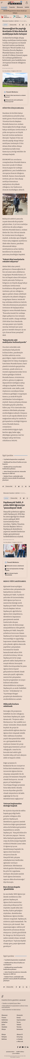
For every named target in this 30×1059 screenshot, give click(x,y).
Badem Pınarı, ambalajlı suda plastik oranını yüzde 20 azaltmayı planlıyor (13, 478)
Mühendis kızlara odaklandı (15, 566)
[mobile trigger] (2, 2)
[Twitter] (20, 1047)
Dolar (17, 16)
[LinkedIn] (27, 1047)
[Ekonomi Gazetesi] (15, 3)
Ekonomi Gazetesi (8, 21)
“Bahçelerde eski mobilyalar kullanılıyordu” (13, 100)
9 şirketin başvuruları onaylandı (14, 459)
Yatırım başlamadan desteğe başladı (14, 569)
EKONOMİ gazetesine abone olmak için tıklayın (15, 12)
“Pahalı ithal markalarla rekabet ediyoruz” (15, 96)
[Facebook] (17, 1047)
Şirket (16, 21)
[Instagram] (25, 1047)
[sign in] (27, 2)
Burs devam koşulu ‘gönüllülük (11, 574)
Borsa (5, 16)
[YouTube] (23, 1047)
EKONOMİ (22, 1000)
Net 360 (24, 1056)
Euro (28, 16)
